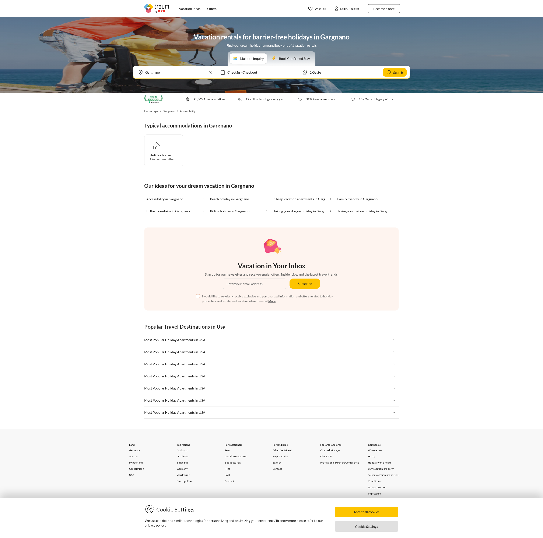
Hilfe (227, 468)
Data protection (377, 487)
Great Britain (136, 468)
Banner (277, 462)
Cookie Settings (366, 526)
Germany (134, 450)
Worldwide (183, 474)
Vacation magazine (235, 456)
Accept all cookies (366, 512)
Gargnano (169, 111)
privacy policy (155, 525)
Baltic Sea (182, 462)
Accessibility (188, 111)
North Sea (182, 456)
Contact (229, 481)
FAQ (227, 474)
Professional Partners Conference (339, 462)
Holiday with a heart (379, 462)
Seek (227, 450)
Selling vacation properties (383, 474)
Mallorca (182, 450)
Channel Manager (330, 450)
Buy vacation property (381, 468)
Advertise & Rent (282, 450)
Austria (133, 456)
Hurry (371, 456)
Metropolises (184, 481)
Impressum (374, 493)
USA (131, 474)
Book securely (233, 462)
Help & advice (280, 456)
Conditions (374, 481)
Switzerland (136, 462)
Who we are (375, 450)
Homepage (151, 111)
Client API (326, 456)
